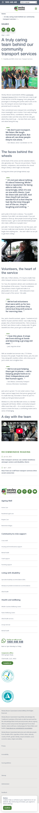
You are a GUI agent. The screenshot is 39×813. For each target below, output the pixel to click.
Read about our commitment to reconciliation (19, 728)
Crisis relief (5, 540)
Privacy (4, 746)
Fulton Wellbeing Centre (8, 613)
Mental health (5, 552)
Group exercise (6, 625)
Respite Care (5, 519)
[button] (4, 8)
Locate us (7, 663)
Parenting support (7, 565)
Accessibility (5, 754)
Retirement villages (7, 525)
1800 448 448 (11, 2)
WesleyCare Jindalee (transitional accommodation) (16, 586)
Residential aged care (8, 513)
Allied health (5, 592)
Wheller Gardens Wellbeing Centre (11, 606)
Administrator (5, 784)
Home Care (5, 507)
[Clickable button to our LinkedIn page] (19, 491)
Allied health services (7, 619)
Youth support (6, 558)
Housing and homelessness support (12, 547)
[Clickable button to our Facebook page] (24, 491)
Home (4, 14)
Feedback (4, 792)
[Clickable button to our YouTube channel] (35, 491)
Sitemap (4, 775)
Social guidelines (6, 763)
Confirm (7, 808)
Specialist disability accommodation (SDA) (13, 579)
